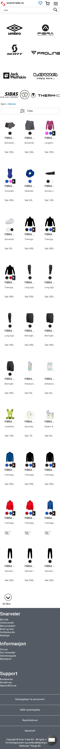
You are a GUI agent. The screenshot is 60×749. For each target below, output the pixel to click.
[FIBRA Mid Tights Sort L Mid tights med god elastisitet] (30, 318)
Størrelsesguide (8, 656)
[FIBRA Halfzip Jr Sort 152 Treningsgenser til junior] (50, 221)
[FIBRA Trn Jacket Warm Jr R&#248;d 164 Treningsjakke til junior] (30, 505)
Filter (30, 110)
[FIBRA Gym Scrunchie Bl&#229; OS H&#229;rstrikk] (30, 173)
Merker (12, 104)
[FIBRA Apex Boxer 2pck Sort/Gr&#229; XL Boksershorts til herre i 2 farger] (10, 125)
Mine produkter (7, 626)
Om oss (4, 649)
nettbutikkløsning (36, 742)
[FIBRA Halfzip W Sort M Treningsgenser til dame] (10, 269)
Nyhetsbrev (6, 659)
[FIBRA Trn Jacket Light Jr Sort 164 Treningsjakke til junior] (30, 457)
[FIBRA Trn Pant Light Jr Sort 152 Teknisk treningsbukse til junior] (30, 553)
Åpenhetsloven (30, 720)
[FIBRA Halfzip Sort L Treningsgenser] (30, 221)
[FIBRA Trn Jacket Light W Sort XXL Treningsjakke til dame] (50, 457)
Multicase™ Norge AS (30, 746)
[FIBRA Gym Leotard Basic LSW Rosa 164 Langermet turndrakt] (50, 125)
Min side (4, 619)
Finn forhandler (7, 652)
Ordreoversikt (7, 622)
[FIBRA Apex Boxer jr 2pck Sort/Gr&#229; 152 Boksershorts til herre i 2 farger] (30, 125)
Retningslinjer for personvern (30, 699)
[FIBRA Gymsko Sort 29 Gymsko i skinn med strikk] (50, 173)
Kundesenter (6, 679)
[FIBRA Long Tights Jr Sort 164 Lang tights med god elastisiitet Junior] (50, 269)
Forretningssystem (14, 742)
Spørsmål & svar (8, 685)
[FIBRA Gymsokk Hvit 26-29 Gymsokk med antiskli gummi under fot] (10, 221)
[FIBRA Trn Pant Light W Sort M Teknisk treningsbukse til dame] (50, 553)
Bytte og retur (7, 629)
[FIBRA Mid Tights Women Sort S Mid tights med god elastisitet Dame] (10, 366)
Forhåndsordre (7, 632)
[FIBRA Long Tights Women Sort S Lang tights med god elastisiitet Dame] (10, 318)
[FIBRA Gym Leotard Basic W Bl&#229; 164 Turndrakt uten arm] (10, 173)
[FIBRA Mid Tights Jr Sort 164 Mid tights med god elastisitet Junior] (50, 318)
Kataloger (5, 635)
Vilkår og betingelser (30, 710)
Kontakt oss (6, 682)
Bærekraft (30, 730)
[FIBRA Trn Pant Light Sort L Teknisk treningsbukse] (10, 553)
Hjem (3, 104)
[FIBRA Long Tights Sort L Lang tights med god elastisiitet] (30, 269)
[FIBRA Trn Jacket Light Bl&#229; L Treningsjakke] (10, 457)
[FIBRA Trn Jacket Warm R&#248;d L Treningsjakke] (10, 505)
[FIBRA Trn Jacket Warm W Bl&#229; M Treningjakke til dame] (50, 505)
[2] (6, 595)
